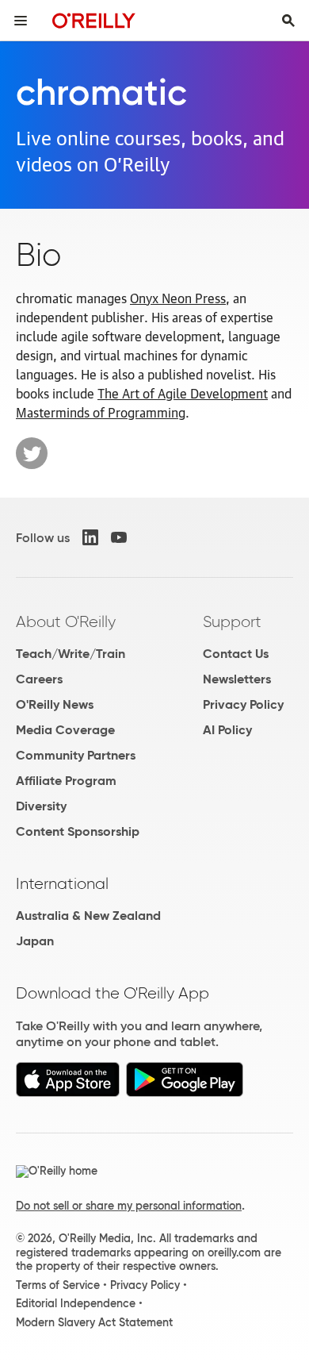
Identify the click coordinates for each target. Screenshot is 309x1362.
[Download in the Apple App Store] (68, 1092)
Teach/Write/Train (70, 653)
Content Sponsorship (77, 831)
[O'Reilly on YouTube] (119, 537)
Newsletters (237, 679)
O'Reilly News (54, 704)
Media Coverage (65, 729)
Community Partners (75, 755)
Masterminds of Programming (100, 412)
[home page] (93, 20)
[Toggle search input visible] (288, 21)
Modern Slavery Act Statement (94, 1322)
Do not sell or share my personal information (129, 1205)
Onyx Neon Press (178, 297)
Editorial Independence (75, 1303)
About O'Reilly (66, 621)
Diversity (41, 806)
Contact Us (236, 653)
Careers (39, 679)
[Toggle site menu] (21, 21)
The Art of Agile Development (182, 393)
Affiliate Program (66, 780)
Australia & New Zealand (88, 915)
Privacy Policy (243, 704)
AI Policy (227, 729)
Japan (35, 941)
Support (232, 621)
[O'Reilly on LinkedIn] (90, 537)
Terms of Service (58, 1285)
